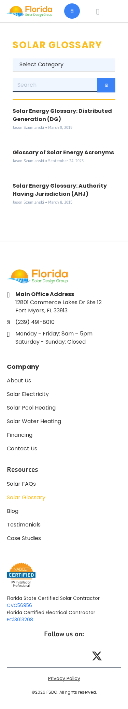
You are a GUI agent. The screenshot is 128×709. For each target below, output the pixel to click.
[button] (97, 11)
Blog (12, 511)
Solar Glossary (26, 497)
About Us (19, 380)
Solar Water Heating (34, 421)
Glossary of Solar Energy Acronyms (63, 152)
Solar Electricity (28, 394)
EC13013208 (20, 619)
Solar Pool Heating (31, 408)
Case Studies (24, 538)
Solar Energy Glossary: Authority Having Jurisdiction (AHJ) (60, 190)
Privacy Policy (64, 678)
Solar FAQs (21, 484)
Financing (19, 435)
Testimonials (24, 525)
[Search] (106, 85)
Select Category (41, 64)
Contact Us (22, 448)
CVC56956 (19, 605)
